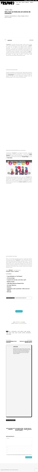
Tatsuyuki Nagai (25, 156)
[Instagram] (26, 470)
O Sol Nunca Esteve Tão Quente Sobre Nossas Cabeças (19, 429)
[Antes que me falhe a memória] (10, 425)
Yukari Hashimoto (28, 332)
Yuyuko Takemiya (8, 334)
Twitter (20, 323)
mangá (25, 331)
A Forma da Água (11, 278)
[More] (37, 327)
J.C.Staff (19, 331)
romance (10, 332)
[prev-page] (18, 432)
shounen (16, 332)
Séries (11, 9)
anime (9, 331)
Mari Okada (10, 157)
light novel (22, 331)
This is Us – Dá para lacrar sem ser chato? (26, 342)
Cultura (6, 9)
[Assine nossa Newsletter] (19, 311)
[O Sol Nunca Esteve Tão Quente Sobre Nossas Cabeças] (19, 425)
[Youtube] (34, 470)
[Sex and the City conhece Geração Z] (28, 425)
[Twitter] (31, 470)
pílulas (7, 332)
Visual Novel (11, 74)
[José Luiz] (6, 40)
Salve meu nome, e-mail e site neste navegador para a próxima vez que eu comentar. (19, 454)
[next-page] (19, 432)
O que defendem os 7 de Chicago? (14, 276)
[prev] (29, 298)
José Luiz (9, 40)
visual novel (23, 332)
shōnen (13, 332)
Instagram (16, 323)
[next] (31, 298)
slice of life (19, 332)
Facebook (24, 323)
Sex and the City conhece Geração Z (28, 429)
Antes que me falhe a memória (10, 429)
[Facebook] (29, 470)
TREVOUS (18, 322)
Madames (9, 287)
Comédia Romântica (14, 331)
